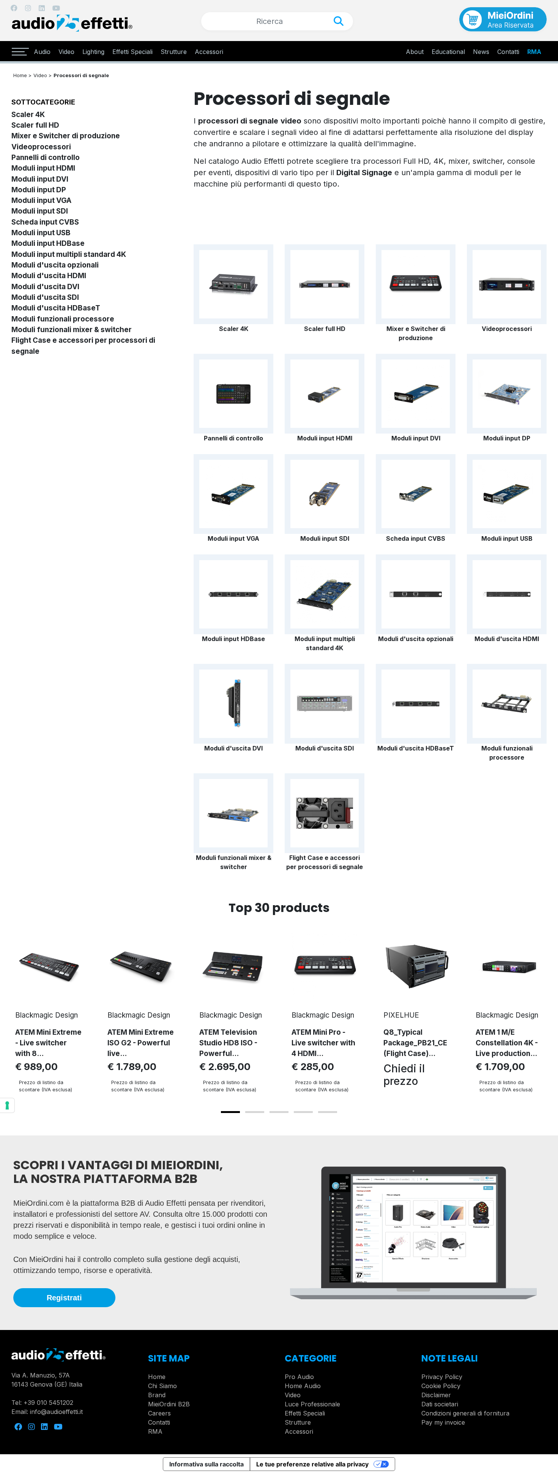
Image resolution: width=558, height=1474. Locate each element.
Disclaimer (436, 1395)
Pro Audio (299, 1377)
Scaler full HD (35, 125)
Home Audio (303, 1386)
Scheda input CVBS (45, 222)
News (481, 51)
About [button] (415, 51)
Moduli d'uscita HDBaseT (55, 308)
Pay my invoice (443, 1422)
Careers (159, 1413)
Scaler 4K (28, 114)
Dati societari (439, 1404)
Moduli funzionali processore (62, 319)
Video (66, 51)
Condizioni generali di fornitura (465, 1413)
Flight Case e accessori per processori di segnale (324, 862)
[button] (230, 1112)
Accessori (209, 51)
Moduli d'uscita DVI (45, 286)
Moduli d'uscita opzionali (55, 265)
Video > (42, 75)
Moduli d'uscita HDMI (48, 275)
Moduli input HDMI (43, 168)
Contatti (159, 1422)
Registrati (64, 1298)
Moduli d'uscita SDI (45, 297)
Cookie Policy (440, 1386)
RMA (534, 51)
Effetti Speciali (132, 51)
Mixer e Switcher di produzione (65, 135)
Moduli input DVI (39, 179)
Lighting (93, 51)
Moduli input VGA (41, 200)
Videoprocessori (41, 146)
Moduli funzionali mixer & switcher (71, 329)
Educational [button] (448, 51)
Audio (42, 51)
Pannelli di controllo (45, 157)
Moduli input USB (41, 232)
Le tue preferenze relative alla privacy (312, 1464)
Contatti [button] (508, 51)
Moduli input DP (38, 189)
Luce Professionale (312, 1404)
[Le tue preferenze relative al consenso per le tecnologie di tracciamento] (7, 1105)
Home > (22, 75)
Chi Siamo (162, 1386)
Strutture (174, 51)
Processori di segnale (81, 75)
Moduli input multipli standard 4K (68, 254)
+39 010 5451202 (48, 1402)
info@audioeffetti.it (56, 1411)
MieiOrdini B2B (169, 1404)
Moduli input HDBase (48, 243)
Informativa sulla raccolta (206, 1464)
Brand (157, 1395)
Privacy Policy (441, 1377)
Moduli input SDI (39, 211)
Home (157, 1377)
